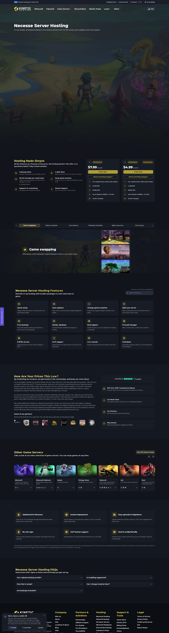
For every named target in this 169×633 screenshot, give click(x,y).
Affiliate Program (82, 622)
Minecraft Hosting (103, 616)
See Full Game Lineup (145, 452)
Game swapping (29, 225)
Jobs (57, 630)
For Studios (80, 625)
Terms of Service (143, 616)
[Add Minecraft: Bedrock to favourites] (52, 487)
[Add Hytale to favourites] (73, 487)
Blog (57, 628)
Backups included (95, 225)
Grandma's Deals (102, 630)
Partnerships (80, 620)
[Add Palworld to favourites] (115, 487)
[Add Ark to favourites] (136, 487)
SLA (138, 625)
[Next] (152, 225)
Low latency (73, 225)
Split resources (117, 225)
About (57, 619)
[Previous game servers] (149, 456)
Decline (40, 628)
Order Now (103, 172)
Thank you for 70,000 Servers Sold (30, 2)
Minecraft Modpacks (104, 625)
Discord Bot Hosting (104, 628)
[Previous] (16, 225)
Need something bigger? (102, 177)
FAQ (56, 622)
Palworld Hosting (102, 619)
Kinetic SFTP (121, 622)
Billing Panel (121, 625)
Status (119, 631)
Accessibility (80, 631)
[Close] (44, 615)
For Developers (81, 628)
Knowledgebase (123, 628)
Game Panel (121, 620)
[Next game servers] (153, 456)
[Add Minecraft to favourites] (31, 487)
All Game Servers (102, 622)
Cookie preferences (144, 622)
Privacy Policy (142, 619)
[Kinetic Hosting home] (22, 9)
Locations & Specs (62, 625)
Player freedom (51, 225)
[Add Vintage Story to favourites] (94, 487)
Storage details (25, 184)
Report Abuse (142, 628)
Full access (139, 225)
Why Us (58, 616)
